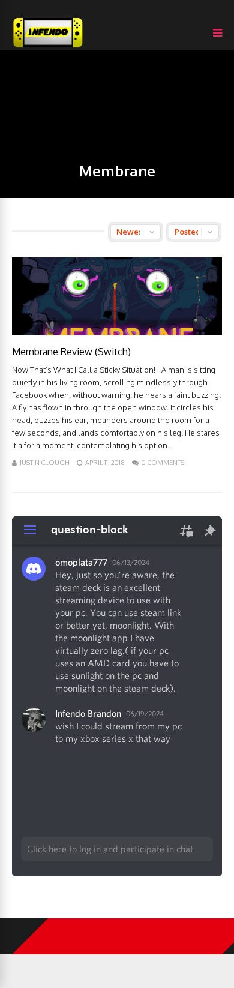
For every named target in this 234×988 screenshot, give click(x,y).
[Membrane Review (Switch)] (117, 332)
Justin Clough (45, 462)
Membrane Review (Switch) (71, 352)
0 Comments (163, 462)
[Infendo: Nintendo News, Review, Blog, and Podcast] (48, 47)
